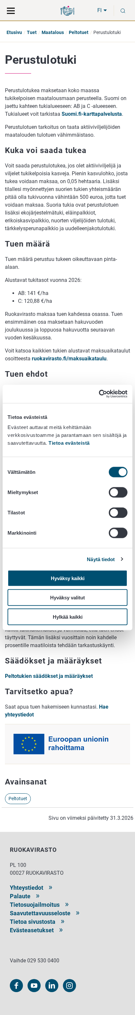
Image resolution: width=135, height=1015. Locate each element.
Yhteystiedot (26, 887)
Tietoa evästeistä (69, 443)
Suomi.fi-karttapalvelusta (92, 114)
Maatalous (53, 32)
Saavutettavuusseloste (40, 913)
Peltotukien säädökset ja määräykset (49, 676)
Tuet (32, 32)
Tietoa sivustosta (32, 921)
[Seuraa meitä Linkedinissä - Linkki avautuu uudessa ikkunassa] (51, 985)
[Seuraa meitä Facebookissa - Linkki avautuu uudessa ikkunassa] (16, 985)
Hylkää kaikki (68, 616)
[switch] (118, 492)
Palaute (20, 896)
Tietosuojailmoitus (35, 904)
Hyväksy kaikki (68, 578)
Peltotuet (78, 32)
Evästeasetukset (32, 930)
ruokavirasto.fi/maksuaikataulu (69, 358)
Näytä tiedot (101, 559)
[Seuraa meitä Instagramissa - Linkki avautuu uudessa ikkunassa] (69, 985)
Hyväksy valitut (67, 597)
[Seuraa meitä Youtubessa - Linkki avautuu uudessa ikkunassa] (34, 985)
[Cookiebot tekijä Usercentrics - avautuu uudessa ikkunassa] (98, 394)
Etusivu (14, 32)
